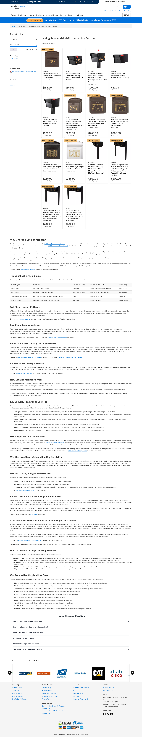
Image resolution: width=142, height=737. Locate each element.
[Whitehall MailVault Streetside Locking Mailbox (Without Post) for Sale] (120, 58)
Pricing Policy (46, 699)
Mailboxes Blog (78, 693)
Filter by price (15, 44)
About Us (114, 11)
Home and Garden (66, 15)
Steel (12, 85)
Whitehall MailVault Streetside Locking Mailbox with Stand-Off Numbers (74, 76)
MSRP (59, 20)
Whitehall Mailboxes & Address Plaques (23, 72)
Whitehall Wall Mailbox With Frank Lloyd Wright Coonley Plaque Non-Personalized (97, 122)
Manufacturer (15, 68)
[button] (127, 7)
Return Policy (46, 688)
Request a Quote (35, 20)
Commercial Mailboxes (36, 15)
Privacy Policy (47, 690)
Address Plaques (52, 15)
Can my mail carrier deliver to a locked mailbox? (30, 627)
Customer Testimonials (80, 699)
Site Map (76, 696)
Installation (15, 690)
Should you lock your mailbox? (24, 638)
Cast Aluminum (15, 82)
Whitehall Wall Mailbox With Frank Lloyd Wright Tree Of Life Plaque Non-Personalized (52, 168)
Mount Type (14, 56)
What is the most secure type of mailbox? (28, 633)
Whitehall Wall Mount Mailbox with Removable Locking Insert (52, 75)
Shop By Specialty (18, 696)
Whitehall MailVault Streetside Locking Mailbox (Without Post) (120, 75)
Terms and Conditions (49, 693)
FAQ (74, 690)
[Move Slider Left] (10, 673)
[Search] (118, 6)
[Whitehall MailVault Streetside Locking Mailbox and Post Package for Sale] (51, 104)
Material (13, 79)
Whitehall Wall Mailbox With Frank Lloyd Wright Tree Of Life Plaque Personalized (75, 168)
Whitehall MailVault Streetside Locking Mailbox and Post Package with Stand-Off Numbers (97, 77)
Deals (126, 15)
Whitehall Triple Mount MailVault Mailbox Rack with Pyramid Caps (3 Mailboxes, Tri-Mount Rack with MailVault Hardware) (119, 170)
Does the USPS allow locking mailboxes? (27, 621)
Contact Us (122, 11)
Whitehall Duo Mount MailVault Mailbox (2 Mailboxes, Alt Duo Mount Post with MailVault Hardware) (96, 169)
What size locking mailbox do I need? (26, 644)
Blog (129, 11)
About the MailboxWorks (81, 688)
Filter (14, 50)
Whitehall (45, 71)
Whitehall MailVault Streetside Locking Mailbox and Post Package (50, 122)
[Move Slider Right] (132, 673)
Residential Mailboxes (18, 15)
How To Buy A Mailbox (19, 699)
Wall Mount (14, 59)
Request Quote (17, 688)
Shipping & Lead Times (50, 696)
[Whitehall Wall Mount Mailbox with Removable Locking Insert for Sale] (51, 58)
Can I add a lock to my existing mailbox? (27, 649)
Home (13, 26)
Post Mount (14, 62)
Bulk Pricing (106, 11)
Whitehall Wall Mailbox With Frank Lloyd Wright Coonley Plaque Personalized (120, 122)
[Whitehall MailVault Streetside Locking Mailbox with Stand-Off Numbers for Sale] (74, 58)
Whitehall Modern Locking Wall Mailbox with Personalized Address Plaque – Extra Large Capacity (74, 123)
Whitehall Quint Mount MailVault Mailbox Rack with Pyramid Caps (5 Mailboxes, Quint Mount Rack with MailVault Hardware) (75, 215)
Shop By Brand (17, 693)
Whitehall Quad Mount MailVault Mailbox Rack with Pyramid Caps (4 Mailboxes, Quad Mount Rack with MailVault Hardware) (52, 215)
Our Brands (79, 15)
